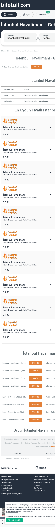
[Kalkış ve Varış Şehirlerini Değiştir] (38, 38)
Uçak (28, 14)
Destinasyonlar (6, 485)
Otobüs (10, 14)
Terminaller (5, 491)
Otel (45, 14)
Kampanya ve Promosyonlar (11, 494)
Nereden (11, 35)
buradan (24, 516)
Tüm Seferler (6, 482)
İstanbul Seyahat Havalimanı (36, 95)
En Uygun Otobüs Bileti (9, 480)
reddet (29, 509)
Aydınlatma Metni (12, 512)
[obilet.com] (15, 7)
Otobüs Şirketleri (7, 488)
